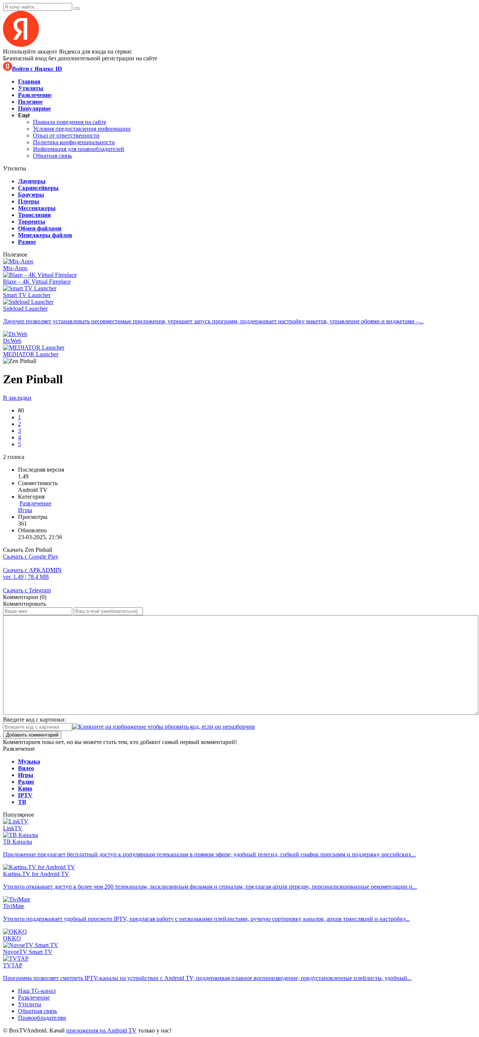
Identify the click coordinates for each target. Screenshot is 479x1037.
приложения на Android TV (101, 1030)
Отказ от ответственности (66, 135)
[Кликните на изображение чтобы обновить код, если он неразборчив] (163, 726)
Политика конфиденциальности (74, 142)
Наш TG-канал (37, 991)
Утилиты (29, 1004)
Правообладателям (42, 1018)
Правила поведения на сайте (69, 122)
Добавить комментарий (32, 735)
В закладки (17, 397)
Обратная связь (52, 155)
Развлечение (35, 503)
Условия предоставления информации (82, 129)
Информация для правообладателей (78, 149)
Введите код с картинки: (34, 719)
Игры (25, 510)
